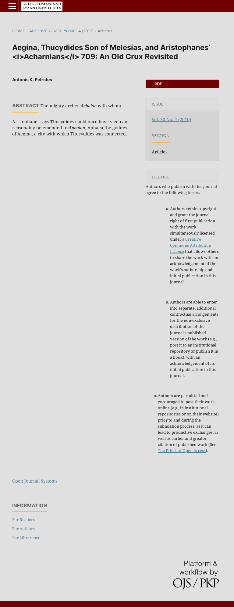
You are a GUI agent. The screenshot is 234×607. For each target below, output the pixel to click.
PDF (158, 83)
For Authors (23, 528)
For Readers (23, 519)
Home (18, 30)
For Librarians (25, 538)
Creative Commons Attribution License (190, 245)
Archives (39, 30)
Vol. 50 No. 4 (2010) (74, 30)
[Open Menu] (12, 6)
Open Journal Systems (34, 481)
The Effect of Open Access (182, 450)
